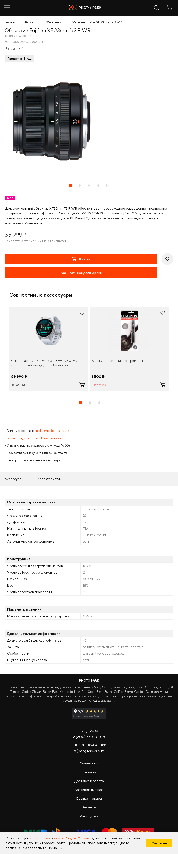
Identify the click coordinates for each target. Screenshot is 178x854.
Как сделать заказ (89, 790)
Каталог (30, 22)
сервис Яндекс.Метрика (72, 838)
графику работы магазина (52, 430)
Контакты (89, 772)
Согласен (159, 843)
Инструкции (89, 816)
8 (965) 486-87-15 (89, 751)
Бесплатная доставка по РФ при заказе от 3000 (38, 438)
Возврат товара (89, 798)
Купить (84, 259)
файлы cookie (40, 838)
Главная (10, 22)
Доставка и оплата (89, 781)
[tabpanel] (48, 349)
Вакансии (89, 807)
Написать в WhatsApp (89, 745)
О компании (89, 763)
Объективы (53, 22)
